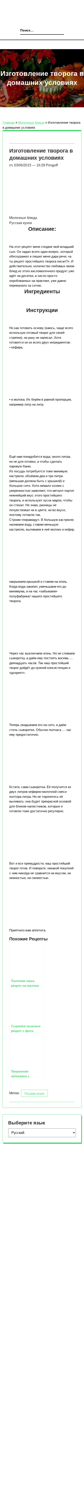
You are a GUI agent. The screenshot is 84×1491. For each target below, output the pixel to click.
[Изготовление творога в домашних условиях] (33, 230)
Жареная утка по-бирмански (30, 1375)
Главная (8, 122)
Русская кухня (35, 1132)
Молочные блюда (31, 122)
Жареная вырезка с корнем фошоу (35, 1385)
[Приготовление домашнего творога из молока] (33, 799)
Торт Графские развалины (28, 1354)
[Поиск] (19, 31)
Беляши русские (20, 1364)
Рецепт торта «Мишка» (26, 1344)
